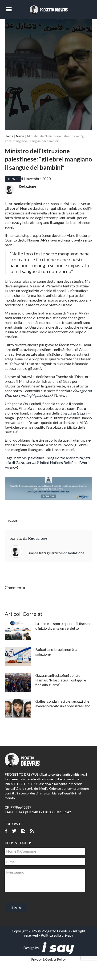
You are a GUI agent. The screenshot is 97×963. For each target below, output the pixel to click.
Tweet (12, 521)
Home (9, 136)
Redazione (27, 186)
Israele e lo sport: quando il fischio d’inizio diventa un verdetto (62, 625)
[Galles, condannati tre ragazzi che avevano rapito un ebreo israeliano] (18, 708)
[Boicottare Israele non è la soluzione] (18, 656)
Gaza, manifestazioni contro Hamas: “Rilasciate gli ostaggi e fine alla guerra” (60, 680)
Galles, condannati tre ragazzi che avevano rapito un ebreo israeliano (62, 703)
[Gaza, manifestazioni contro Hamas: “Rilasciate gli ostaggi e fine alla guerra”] (18, 682)
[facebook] (6, 831)
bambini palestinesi (29, 457)
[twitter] (14, 831)
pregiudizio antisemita (65, 457)
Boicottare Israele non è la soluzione (56, 651)
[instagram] (23, 831)
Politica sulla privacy (57, 935)
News (20, 136)
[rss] (32, 831)
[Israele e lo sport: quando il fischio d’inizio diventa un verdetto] (18, 630)
